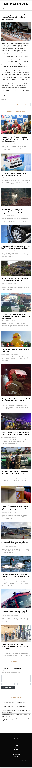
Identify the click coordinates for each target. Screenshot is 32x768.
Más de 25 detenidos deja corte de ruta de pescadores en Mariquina (15, 280)
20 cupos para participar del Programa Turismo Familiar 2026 (16, 719)
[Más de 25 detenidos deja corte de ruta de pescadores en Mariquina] (16, 268)
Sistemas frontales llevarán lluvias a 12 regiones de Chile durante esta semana (16, 711)
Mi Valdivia (16, 4)
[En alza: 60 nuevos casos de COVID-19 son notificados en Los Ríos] (16, 162)
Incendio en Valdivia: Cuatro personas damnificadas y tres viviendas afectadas (15, 433)
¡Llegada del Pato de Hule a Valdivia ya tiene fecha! (15, 350)
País (16, 747)
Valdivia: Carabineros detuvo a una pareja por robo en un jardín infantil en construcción (15, 316)
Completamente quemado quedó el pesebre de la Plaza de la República (14, 612)
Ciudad (4, 100)
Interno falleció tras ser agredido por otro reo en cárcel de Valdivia (15, 543)
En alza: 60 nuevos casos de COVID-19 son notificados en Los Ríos (14, 174)
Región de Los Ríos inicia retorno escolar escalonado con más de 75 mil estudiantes (14, 646)
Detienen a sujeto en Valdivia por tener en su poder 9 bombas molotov (15, 472)
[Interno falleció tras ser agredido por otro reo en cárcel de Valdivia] (16, 530)
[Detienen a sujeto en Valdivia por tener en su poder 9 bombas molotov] (16, 458)
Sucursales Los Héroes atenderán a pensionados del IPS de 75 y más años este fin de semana (14, 139)
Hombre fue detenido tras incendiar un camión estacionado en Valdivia (15, 399)
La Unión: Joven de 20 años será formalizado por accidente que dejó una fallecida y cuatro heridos (14, 707)
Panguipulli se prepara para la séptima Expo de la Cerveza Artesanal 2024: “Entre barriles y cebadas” (15, 508)
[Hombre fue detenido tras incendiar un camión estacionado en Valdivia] (16, 379)
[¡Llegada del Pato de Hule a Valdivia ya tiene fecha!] (16, 338)
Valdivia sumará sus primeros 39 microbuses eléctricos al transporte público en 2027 (16, 715)
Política (16, 749)
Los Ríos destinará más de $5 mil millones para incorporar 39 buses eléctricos (13, 703)
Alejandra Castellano (12, 143)
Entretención (16, 754)
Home (16, 742)
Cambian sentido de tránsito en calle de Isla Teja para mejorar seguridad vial (15, 247)
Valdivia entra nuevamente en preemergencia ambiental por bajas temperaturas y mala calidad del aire (14, 211)
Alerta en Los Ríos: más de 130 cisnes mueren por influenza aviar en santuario (15, 575)
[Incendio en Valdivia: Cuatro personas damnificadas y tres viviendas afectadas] (16, 421)
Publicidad (16, 756)
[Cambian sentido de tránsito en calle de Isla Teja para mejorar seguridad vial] (16, 234)
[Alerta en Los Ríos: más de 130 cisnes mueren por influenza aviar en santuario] (16, 564)
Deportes (16, 752)
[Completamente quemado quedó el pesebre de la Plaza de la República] (16, 598)
